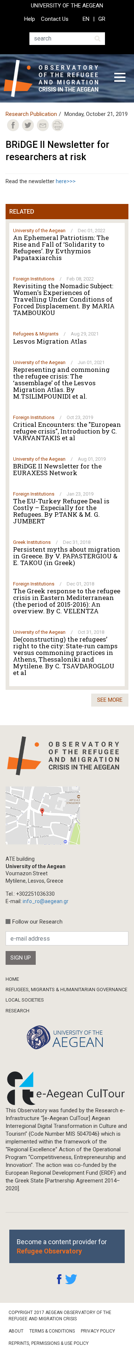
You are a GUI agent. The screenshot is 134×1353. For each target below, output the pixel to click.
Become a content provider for (62, 1246)
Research (17, 1010)
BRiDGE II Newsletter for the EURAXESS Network (57, 469)
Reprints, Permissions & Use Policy (49, 1343)
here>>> (66, 181)
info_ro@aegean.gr (45, 901)
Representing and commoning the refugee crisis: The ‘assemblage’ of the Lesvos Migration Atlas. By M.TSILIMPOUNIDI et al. (61, 383)
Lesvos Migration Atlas (50, 341)
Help (29, 19)
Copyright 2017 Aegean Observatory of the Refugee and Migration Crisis (60, 1315)
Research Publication (31, 114)
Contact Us (54, 19)
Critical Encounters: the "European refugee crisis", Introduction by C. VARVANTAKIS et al (67, 431)
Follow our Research (37, 921)
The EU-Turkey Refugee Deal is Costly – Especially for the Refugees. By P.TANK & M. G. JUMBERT (61, 511)
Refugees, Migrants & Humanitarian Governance (66, 989)
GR (101, 19)
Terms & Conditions (52, 1331)
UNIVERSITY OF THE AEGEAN (67, 5)
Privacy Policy (98, 1331)
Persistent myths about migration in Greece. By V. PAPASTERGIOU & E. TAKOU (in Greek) (66, 556)
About (16, 1331)
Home (12, 979)
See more (109, 700)
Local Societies (25, 1000)
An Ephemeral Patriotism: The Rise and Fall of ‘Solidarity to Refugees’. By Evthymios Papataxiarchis (61, 247)
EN (86, 19)
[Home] (53, 78)
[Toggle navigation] (119, 78)
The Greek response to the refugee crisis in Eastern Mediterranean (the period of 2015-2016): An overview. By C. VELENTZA (66, 601)
